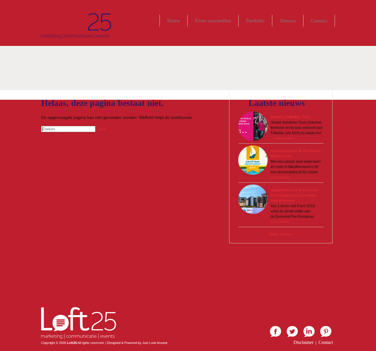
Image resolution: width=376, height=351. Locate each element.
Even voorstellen (213, 21)
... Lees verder (282, 138)
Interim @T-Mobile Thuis (290, 117)
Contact (319, 21)
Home (173, 21)
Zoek (101, 129)
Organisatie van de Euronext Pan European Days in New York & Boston (294, 195)
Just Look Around (154, 343)
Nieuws (288, 21)
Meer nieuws (280, 234)
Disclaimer (303, 342)
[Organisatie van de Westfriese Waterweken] (253, 160)
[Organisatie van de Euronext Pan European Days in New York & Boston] (253, 199)
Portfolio (255, 21)
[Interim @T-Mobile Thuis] (253, 126)
